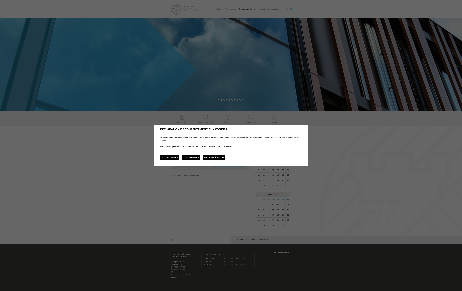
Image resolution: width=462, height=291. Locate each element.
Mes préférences (214, 157)
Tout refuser (191, 157)
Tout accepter (169, 157)
